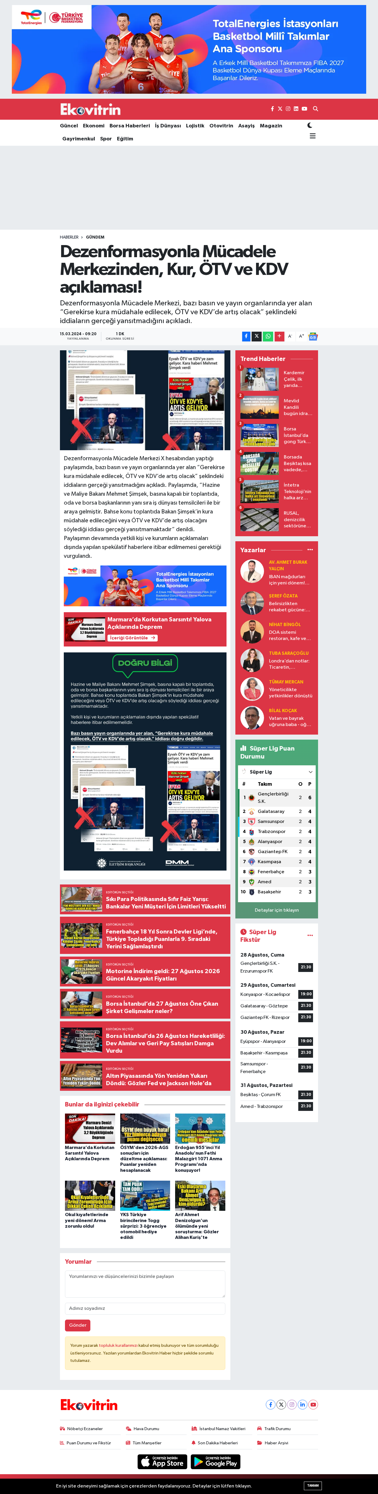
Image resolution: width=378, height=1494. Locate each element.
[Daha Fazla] (279, 336)
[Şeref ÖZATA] (252, 602)
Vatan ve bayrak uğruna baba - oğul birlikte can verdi (289, 722)
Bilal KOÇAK (283, 711)
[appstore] (163, 1461)
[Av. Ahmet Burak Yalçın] (252, 570)
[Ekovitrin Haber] (91, 109)
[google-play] (216, 1461)
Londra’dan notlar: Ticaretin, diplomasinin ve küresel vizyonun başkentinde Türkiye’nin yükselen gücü (290, 665)
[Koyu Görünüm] (309, 126)
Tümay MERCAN (286, 682)
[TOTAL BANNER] (189, 49)
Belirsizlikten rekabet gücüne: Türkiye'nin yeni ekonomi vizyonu (287, 607)
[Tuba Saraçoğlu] (252, 660)
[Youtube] (313, 1404)
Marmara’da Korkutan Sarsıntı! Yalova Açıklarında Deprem (89, 1153)
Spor (106, 139)
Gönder (78, 1325)
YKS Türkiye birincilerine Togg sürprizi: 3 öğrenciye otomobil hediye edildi (143, 1226)
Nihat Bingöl (285, 625)
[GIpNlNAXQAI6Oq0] (145, 761)
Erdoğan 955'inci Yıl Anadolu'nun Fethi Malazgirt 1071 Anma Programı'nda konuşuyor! (198, 1159)
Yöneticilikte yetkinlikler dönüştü (290, 693)
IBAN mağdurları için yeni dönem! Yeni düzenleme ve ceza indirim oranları (290, 580)
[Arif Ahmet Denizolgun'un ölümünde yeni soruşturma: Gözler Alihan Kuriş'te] (200, 1195)
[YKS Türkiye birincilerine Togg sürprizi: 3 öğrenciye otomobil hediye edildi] (145, 1195)
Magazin (271, 126)
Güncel (69, 126)
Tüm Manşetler (147, 1443)
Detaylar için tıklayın (277, 910)
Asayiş (246, 126)
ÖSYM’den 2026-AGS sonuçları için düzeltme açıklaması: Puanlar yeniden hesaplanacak (144, 1159)
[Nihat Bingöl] (252, 631)
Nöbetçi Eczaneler (85, 1429)
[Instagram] (292, 1404)
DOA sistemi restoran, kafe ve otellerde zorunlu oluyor (288, 636)
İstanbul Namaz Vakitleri (222, 1429)
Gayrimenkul (78, 139)
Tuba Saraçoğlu (289, 653)
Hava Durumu (146, 1429)
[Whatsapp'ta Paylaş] (268, 336)
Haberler (69, 237)
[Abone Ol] (313, 337)
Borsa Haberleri (130, 126)
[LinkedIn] (302, 1404)
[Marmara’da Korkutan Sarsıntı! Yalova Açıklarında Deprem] (90, 1128)
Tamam (313, 1485)
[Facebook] (271, 1404)
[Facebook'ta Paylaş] (246, 336)
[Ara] (315, 109)
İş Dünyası (168, 126)
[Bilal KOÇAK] (252, 717)
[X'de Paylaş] (257, 336)
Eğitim (125, 139)
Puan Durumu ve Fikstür (89, 1443)
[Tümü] (310, 550)
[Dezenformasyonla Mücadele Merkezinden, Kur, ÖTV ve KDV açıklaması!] (145, 400)
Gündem (95, 237)
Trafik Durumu (277, 1429)
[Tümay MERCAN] (252, 688)
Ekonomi (94, 126)
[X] (281, 1404)
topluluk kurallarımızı (119, 1345)
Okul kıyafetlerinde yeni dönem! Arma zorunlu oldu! (86, 1220)
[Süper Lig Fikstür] (310, 936)
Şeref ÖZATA (283, 596)
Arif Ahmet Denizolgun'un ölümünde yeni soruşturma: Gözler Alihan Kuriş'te (197, 1226)
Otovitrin (221, 126)
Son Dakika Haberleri (218, 1443)
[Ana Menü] (311, 136)
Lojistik (195, 126)
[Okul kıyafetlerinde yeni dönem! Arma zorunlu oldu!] (90, 1195)
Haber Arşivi (276, 1443)
